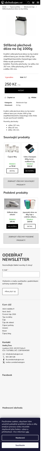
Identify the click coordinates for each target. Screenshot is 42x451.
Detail (12, 171)
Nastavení (20, 438)
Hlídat (21, 90)
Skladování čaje (21, 102)
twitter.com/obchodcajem (15, 362)
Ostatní (5, 328)
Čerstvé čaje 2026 (9, 314)
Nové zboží (6, 311)
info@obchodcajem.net (14, 354)
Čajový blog (6, 333)
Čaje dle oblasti (8, 322)
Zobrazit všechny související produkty (21, 183)
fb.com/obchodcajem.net (15, 359)
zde (27, 432)
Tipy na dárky (7, 317)
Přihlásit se (10, 291)
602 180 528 (10, 357)
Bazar (4, 331)
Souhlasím (20, 445)
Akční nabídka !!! (8, 309)
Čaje (4, 320)
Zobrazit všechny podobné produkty (21, 238)
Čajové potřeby (8, 325)
